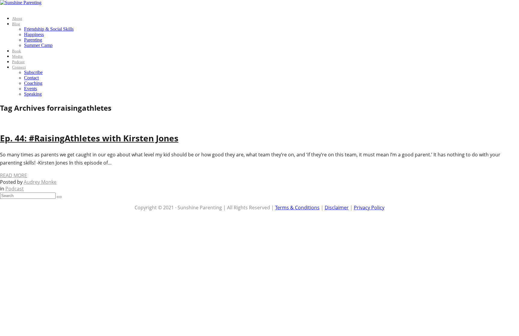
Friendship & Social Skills (49, 29)
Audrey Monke (40, 182)
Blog (16, 24)
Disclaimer (337, 207)
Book (16, 51)
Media (17, 56)
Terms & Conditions (297, 207)
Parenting (33, 39)
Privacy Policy (369, 207)
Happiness (34, 34)
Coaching (33, 83)
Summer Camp (38, 45)
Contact (31, 77)
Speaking (33, 94)
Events (30, 88)
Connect (19, 67)
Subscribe (33, 72)
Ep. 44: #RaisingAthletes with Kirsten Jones (89, 138)
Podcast (18, 62)
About (17, 18)
